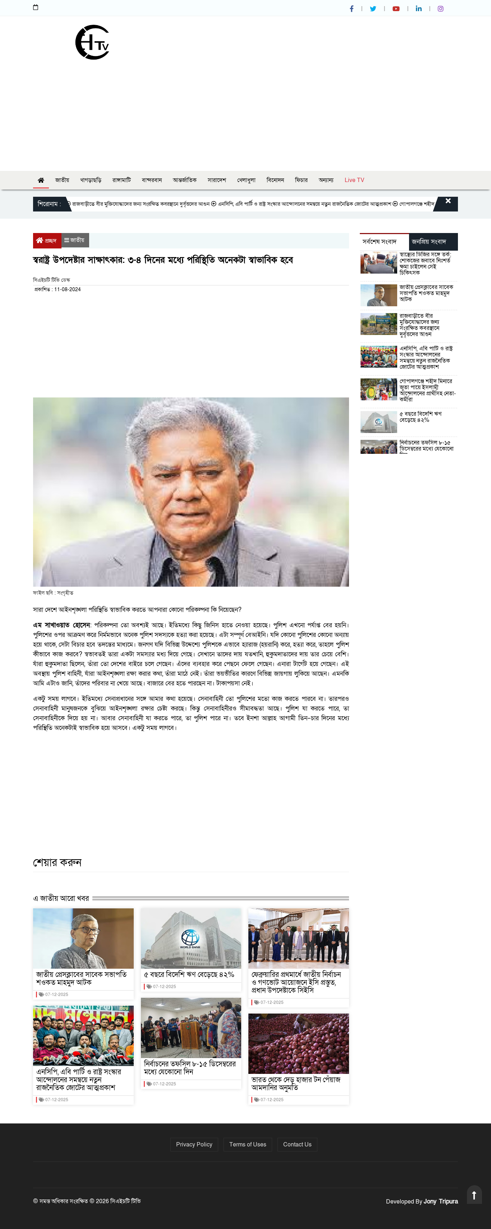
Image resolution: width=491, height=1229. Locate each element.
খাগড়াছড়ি (90, 180)
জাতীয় (62, 180)
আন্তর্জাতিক (185, 180)
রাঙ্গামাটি (122, 180)
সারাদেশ (217, 180)
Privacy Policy (194, 1145)
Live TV (354, 180)
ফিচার (301, 180)
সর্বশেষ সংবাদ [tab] (379, 242)
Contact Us (297, 1145)
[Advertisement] (245, 113)
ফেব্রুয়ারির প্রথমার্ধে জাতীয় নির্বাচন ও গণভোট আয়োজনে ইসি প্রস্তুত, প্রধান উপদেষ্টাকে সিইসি (296, 982)
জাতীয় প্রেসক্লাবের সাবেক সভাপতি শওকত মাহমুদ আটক (81, 978)
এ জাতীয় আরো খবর (61, 898)
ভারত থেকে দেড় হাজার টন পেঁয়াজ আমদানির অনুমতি (296, 1084)
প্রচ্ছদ (50, 241)
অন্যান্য (326, 180)
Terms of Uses (247, 1145)
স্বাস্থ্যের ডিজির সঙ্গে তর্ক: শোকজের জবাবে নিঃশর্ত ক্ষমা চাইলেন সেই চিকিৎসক (425, 264)
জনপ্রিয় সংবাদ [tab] (429, 242)
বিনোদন (275, 180)
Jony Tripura (441, 1201)
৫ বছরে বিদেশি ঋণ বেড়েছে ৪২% (189, 974)
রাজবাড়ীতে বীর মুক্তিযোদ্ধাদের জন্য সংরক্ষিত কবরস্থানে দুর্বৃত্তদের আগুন (118, 204)
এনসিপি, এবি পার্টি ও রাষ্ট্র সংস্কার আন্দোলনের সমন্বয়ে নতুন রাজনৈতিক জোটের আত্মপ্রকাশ (282, 204)
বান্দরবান (152, 180)
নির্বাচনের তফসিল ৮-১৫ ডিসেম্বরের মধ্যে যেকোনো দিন (190, 1068)
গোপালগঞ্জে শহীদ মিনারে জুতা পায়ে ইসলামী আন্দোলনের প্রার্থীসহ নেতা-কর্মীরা (428, 390)
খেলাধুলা (246, 180)
